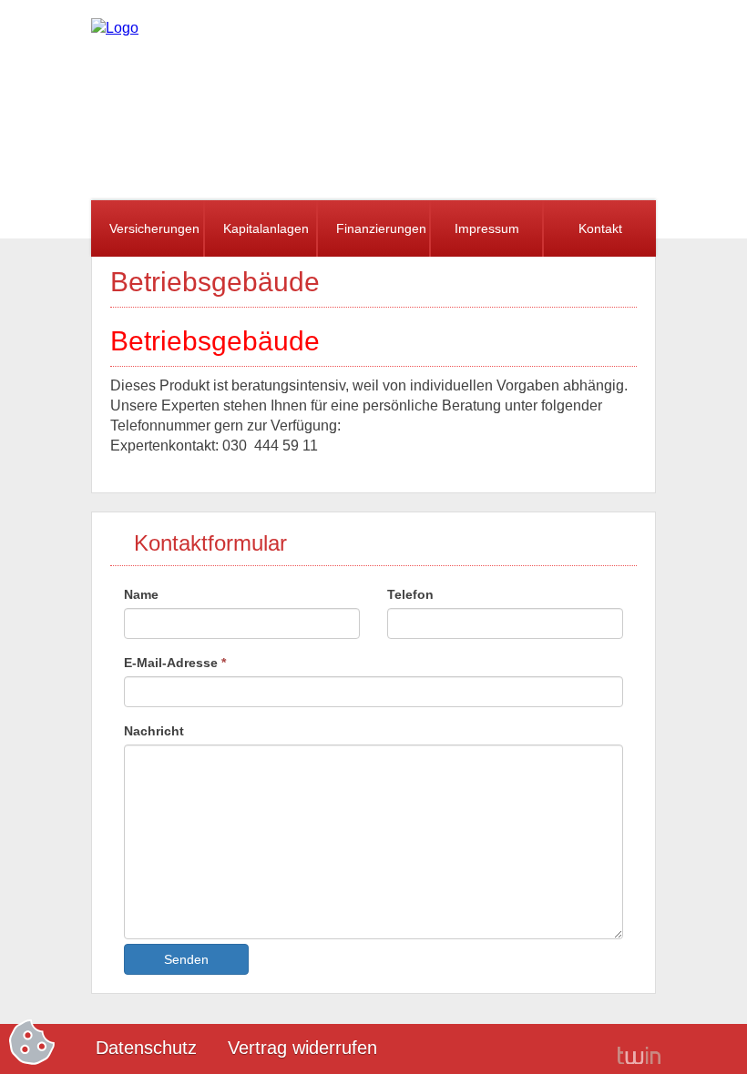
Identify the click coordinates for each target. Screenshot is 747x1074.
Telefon (410, 594)
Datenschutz (146, 1048)
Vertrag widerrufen (302, 1048)
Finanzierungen (381, 228)
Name (141, 594)
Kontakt (600, 228)
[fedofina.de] (114, 27)
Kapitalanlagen (266, 228)
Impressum (487, 228)
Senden (186, 959)
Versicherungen (154, 228)
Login (574, 1049)
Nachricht (154, 731)
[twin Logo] (639, 1054)
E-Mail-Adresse (175, 662)
